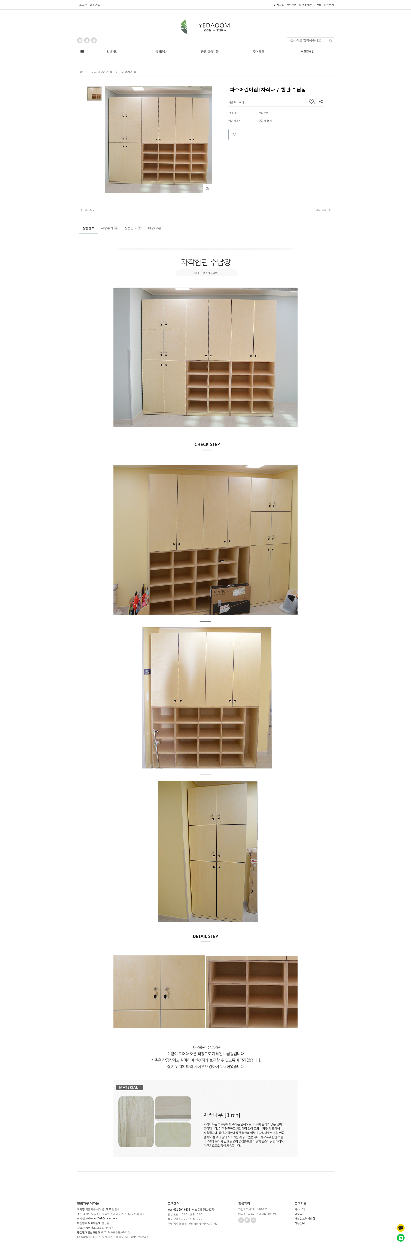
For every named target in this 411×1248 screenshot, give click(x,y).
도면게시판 (305, 4)
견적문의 (291, 4)
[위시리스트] (235, 134)
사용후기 (109, 228)
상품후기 (329, 4)
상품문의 (132, 228)
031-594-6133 (181, 1209)
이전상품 (90, 210)
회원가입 (95, 4)
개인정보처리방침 (305, 1218)
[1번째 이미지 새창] (94, 93)
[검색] (331, 40)
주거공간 (258, 51)
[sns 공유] (320, 101)
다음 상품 (321, 210)
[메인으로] (81, 72)
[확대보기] (207, 188)
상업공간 (161, 51)
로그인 (83, 4)
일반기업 (112, 51)
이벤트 (318, 4)
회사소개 (300, 1209)
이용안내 (300, 1223)
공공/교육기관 (210, 51)
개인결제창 (307, 51)
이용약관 (300, 1213)
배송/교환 (154, 228)
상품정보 (89, 228)
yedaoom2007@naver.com (101, 1218)
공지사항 (279, 4)
